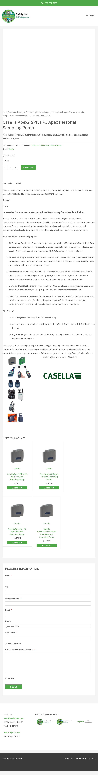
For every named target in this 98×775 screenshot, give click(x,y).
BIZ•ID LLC (92, 758)
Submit (13, 687)
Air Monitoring (29, 112)
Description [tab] (8, 183)
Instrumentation (15, 112)
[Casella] (62, 378)
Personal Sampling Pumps (46, 112)
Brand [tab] (18, 183)
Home (5, 112)
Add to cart (28, 167)
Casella (11, 149)
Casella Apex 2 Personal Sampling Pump (46, 145)
